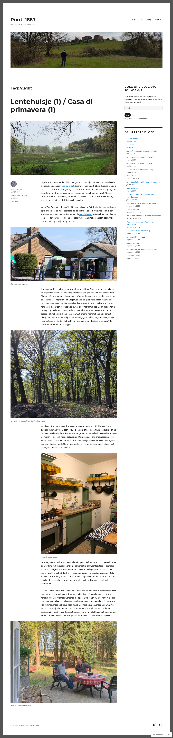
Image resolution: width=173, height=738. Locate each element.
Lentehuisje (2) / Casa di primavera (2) (140, 157)
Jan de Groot (68, 186)
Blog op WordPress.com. (30, 725)
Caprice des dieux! (133, 209)
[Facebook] (154, 725)
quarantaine (22, 195)
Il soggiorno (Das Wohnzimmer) (138, 231)
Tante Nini (50, 300)
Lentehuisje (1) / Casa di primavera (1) (52, 106)
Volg (127, 115)
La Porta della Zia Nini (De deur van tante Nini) (143, 182)
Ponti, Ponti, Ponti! (133, 255)
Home (134, 19)
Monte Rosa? (131, 176)
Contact (158, 19)
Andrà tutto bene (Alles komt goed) (140, 169)
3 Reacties (14, 202)
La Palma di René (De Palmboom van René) (142, 249)
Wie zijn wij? (146, 19)
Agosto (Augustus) (133, 243)
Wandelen (14, 198)
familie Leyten (85, 214)
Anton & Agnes (16, 189)
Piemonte (14, 195)
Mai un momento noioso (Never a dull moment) (144, 216)
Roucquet (130, 145)
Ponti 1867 (23, 19)
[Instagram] (159, 725)
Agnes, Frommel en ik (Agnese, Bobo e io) (142, 151)
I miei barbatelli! (132, 188)
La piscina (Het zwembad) (136, 237)
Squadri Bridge (132, 138)
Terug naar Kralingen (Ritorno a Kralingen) (142, 203)
